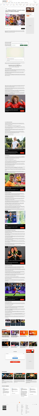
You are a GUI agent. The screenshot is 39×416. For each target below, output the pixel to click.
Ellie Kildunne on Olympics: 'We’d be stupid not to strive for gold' (15, 108)
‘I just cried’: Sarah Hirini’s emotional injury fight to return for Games (14, 225)
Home (17, 405)
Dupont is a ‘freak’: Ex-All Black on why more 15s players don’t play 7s (14, 297)
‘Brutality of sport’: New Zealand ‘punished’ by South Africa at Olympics (13, 324)
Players (16, 2)
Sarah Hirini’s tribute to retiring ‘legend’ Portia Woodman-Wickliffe (13, 260)
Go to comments (13, 393)
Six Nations (17, 126)
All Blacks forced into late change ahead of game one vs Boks (15, 389)
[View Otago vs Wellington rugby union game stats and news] (30, 5)
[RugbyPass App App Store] (8, 406)
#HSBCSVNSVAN (10, 65)
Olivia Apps (11, 92)
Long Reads (9, 2)
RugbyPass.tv (22, 406)
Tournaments (12, 2)
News (3, 2)
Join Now (22, 405)
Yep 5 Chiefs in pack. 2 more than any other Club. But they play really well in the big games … (33, 392)
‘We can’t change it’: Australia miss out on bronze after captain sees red (23, 324)
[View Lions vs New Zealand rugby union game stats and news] (36, 5)
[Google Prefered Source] (23, 28)
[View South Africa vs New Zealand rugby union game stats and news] (23, 5)
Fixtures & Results (5, 2)
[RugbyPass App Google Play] (8, 407)
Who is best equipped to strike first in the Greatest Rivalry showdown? (6, 389)
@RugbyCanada (14, 65)
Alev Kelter (16, 167)
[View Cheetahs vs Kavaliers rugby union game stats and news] (33, 5)
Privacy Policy (27, 405)
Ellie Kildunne (9, 125)
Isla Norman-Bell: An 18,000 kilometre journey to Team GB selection (14, 150)
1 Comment (7, 28)
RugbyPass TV (19, 2)
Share (10, 28)
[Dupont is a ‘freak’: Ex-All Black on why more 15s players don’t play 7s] (15, 289)
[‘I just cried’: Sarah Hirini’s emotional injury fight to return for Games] (15, 217)
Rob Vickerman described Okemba (18, 313)
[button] (7, 378)
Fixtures (17, 406)
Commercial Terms (27, 408)
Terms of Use (27, 406)
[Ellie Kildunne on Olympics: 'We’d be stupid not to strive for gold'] (15, 101)
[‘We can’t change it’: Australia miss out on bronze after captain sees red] (23, 321)
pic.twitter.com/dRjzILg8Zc (19, 65)
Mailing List (22, 407)
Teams (14, 2)
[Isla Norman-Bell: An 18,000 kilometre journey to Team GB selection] (15, 142)
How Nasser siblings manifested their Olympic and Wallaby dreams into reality (14, 187)
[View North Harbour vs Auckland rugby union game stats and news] (17, 5)
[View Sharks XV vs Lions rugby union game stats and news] (7, 5)
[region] (19, 44)
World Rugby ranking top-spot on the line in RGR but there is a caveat (24, 389)
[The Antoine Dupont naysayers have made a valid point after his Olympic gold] (7, 321)
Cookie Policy (27, 407)
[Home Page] (5, 1)
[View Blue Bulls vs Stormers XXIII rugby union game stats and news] (4, 5)
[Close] (27, 42)
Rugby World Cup (14, 240)
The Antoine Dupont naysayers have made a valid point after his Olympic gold (8, 324)
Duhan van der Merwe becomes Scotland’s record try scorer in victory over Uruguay (18, 324)
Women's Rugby (22, 2)
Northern (22, 409)
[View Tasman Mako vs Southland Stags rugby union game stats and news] (10, 5)
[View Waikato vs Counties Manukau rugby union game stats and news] (26, 5)
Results (17, 407)
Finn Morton (7, 13)
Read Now (22, 110)
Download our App (26, 2)
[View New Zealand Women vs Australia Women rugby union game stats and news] (13, 5)
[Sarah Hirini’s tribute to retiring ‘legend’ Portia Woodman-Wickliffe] (15, 253)
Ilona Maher (22, 156)
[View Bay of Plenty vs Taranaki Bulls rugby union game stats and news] (20, 5)
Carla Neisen (11, 309)
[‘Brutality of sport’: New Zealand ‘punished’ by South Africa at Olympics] (13, 321)
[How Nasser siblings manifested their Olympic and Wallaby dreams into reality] (15, 180)
